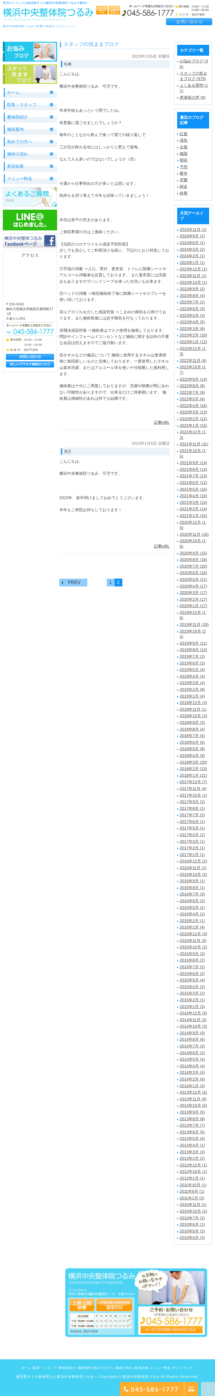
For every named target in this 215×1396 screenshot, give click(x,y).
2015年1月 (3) (192, 1006)
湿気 (184, 140)
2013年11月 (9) (193, 1099)
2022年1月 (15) (193, 425)
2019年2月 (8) (192, 689)
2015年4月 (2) (192, 987)
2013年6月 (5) (192, 1132)
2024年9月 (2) (192, 236)
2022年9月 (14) (193, 379)
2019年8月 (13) (193, 649)
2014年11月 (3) (193, 1020)
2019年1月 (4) (192, 696)
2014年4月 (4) (192, 1066)
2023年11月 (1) (193, 275)
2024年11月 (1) (193, 229)
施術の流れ (17, 153)
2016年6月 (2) (192, 901)
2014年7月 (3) (192, 1046)
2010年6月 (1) (192, 1224)
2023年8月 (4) (192, 295)
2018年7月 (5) (192, 735)
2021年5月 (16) (193, 489)
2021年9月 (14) (193, 462)
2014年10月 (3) (193, 1026)
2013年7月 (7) (192, 1125)
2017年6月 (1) (192, 821)
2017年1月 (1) (192, 854)
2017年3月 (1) (192, 841)
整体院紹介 (17, 116)
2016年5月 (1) (192, 907)
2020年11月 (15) (194, 534)
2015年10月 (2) (193, 947)
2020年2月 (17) (193, 599)
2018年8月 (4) (192, 729)
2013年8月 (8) (192, 1119)
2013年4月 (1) (192, 1145)
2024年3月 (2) (192, 249)
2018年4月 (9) (192, 755)
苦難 (184, 180)
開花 (184, 160)
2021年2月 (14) (193, 509)
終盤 (184, 193)
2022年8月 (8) (192, 386)
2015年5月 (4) (192, 980)
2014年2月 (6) (192, 1079)
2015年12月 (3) (193, 934)
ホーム (13, 92)
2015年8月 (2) (192, 960)
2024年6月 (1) (192, 242)
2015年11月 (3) (193, 940)
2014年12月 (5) (193, 1013)
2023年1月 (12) (193, 342)
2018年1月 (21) (193, 775)
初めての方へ (19, 141)
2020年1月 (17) (193, 606)
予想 (184, 167)
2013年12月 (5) (193, 1092)
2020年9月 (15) (193, 553)
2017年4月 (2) (192, 835)
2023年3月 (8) (192, 328)
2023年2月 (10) (193, 335)
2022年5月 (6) (192, 399)
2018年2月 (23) (193, 768)
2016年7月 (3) (192, 894)
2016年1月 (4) (192, 927)
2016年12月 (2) (193, 861)
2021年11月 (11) (194, 444)
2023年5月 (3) (192, 315)
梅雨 (184, 153)
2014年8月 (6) (192, 1039)
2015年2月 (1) (192, 1000)
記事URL (162, 422)
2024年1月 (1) (192, 262)
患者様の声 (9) (192, 97)
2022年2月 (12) (193, 419)
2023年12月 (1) (193, 269)
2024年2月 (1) (192, 256)
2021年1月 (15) (193, 515)
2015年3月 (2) (192, 993)
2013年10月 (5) (193, 1105)
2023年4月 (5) (192, 322)
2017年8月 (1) (192, 808)
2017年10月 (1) (193, 795)
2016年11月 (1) (193, 868)
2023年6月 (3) (192, 309)
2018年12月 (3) (193, 702)
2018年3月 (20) (193, 762)
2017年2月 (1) (192, 848)
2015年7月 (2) (192, 967)
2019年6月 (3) (192, 663)
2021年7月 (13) (193, 476)
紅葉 (184, 134)
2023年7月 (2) (192, 302)
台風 (184, 147)
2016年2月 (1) (192, 920)
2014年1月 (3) (192, 1086)
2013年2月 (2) (192, 1158)
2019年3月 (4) (192, 683)
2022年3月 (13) (193, 412)
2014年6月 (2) (192, 1053)
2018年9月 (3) (192, 722)
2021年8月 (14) (193, 469)
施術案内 (15, 129)
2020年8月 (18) (193, 559)
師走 (184, 186)
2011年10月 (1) (193, 1185)
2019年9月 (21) (193, 643)
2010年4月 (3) (192, 1237)
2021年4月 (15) (193, 496)
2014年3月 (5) (192, 1072)
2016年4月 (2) (192, 914)
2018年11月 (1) (193, 709)
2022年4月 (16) (193, 405)
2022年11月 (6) (193, 360)
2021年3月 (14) (193, 502)
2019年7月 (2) (192, 656)
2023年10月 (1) (193, 282)
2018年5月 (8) (192, 749)
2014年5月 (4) (192, 1059)
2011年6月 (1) (192, 1191)
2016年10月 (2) (193, 874)
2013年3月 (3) (192, 1152)
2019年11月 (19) (194, 624)
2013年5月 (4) (192, 1138)
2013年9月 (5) (192, 1112)
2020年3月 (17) (193, 592)
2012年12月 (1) (193, 1165)
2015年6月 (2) (192, 973)
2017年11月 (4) (193, 788)
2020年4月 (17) (193, 586)
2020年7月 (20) (193, 566)
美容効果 (15, 166)
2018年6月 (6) (192, 742)
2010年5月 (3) (192, 1231)
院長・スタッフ (21, 104)
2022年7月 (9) (192, 392)
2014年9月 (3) (192, 1033)
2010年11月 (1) (193, 1204)
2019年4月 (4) (192, 676)
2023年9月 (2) (192, 289)
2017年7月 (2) (192, 815)
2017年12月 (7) (193, 782)
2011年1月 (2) (192, 1198)
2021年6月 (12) (193, 482)
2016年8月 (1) (192, 887)
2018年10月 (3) (193, 716)
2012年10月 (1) (193, 1171)
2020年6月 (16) (193, 572)
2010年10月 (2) (193, 1211)
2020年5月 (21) (193, 579)
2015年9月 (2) (192, 953)
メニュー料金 (19, 178)
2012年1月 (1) (192, 1178)
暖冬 (184, 173)
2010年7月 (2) (192, 1218)
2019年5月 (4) (192, 669)
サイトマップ (183, 1367)
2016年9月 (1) (192, 881)
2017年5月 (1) (192, 828)
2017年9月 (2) (192, 801)
